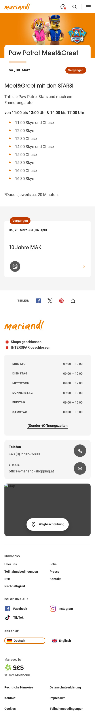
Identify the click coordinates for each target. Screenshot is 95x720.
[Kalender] (15, 266)
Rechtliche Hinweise (18, 687)
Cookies (10, 708)
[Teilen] (73, 301)
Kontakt (9, 698)
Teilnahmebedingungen (66, 708)
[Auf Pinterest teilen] (61, 301)
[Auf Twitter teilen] (50, 301)
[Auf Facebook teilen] (38, 301)
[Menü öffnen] (88, 6)
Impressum (57, 698)
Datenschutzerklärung (65, 687)
